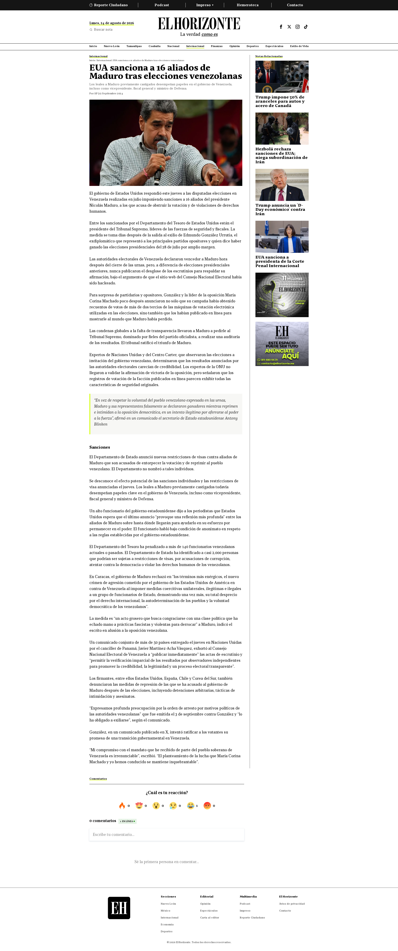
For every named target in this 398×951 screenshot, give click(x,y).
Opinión (205, 903)
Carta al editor (209, 917)
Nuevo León (168, 903)
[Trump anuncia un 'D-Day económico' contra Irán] (282, 185)
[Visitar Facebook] (281, 27)
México (165, 910)
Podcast (162, 5)
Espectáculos (209, 910)
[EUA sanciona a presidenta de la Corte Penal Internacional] (282, 237)
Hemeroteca (248, 5)
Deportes (167, 931)
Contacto (295, 5)
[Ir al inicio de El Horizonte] (199, 27)
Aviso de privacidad (292, 903)
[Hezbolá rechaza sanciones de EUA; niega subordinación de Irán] (282, 129)
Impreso (204, 5)
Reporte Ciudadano (109, 5)
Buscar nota (103, 29)
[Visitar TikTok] (306, 27)
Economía (167, 924)
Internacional (170, 917)
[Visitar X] (289, 27)
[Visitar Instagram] (297, 27)
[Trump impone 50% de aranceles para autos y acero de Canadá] (282, 77)
